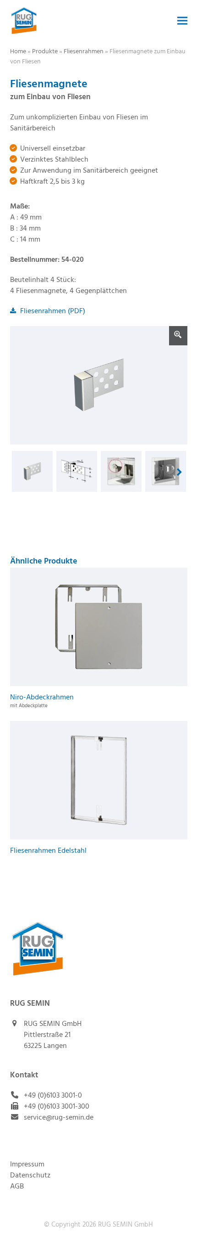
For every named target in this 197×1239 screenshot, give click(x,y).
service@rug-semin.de (58, 1118)
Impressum (27, 1165)
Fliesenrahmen (84, 51)
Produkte (45, 51)
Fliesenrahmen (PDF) (51, 311)
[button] (182, 21)
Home (18, 51)
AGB (17, 1187)
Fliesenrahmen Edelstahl (48, 851)
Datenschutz (30, 1176)
